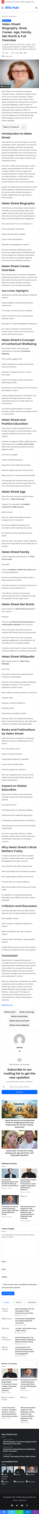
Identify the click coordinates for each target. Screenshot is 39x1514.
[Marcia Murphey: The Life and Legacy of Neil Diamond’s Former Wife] (8, 1311)
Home (5, 16)
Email (4, 1269)
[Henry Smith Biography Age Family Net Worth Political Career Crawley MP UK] (10, 1173)
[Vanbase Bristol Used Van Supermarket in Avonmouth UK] (7, 1484)
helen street (10, 1012)
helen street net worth (20, 1021)
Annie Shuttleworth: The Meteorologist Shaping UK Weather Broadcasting (25, 1339)
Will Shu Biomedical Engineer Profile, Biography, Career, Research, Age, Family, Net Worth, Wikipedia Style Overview (27, 1212)
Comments (32, 1302)
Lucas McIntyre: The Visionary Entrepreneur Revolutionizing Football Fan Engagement (24, 1350)
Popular (6, 1302)
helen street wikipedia (20, 1025)
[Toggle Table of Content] (22, 127)
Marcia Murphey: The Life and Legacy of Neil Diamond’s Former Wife (24, 1311)
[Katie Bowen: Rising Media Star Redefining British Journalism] (8, 1321)
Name (4, 1261)
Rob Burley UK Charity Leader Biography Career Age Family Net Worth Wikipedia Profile (10, 1210)
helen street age (27, 1012)
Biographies (12, 16)
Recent (18, 1302)
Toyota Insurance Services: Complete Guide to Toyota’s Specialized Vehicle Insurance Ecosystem (10, 1412)
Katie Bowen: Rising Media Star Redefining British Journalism (25, 1321)
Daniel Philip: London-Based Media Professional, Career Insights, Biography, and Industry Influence (28, 1185)
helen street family (19, 1016)
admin (6, 53)
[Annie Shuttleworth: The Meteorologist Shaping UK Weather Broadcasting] (8, 1340)
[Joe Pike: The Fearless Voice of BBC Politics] (8, 1331)
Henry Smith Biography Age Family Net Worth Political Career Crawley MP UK (10, 1183)
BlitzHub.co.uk (7, 1005)
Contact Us (22, 1500)
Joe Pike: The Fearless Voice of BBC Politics (25, 1329)
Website (4, 1277)
